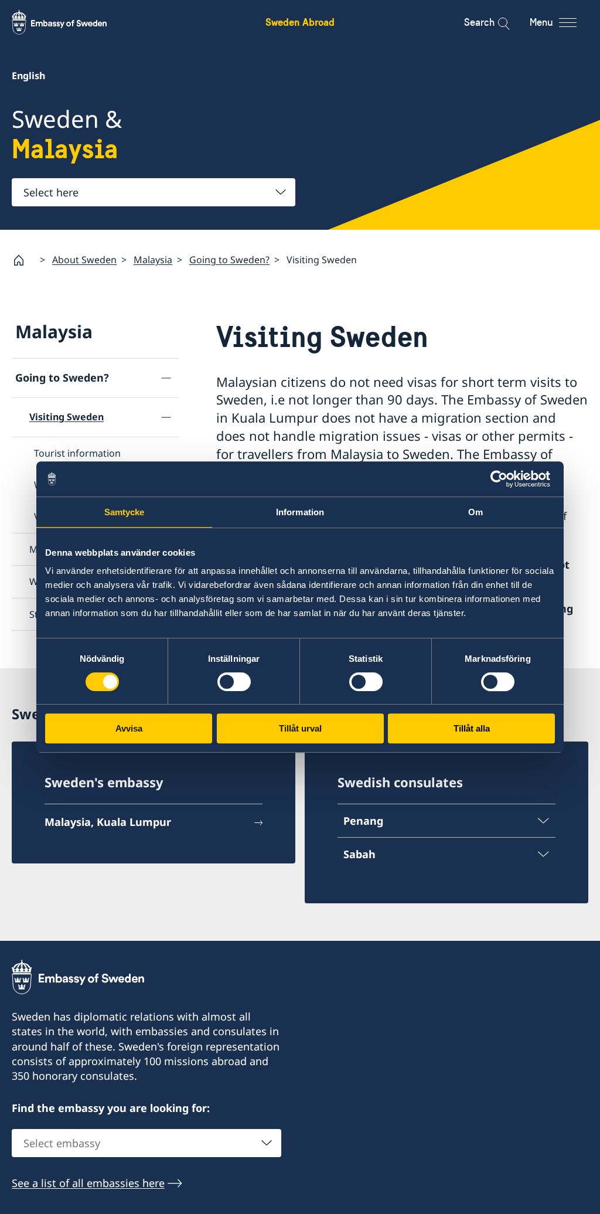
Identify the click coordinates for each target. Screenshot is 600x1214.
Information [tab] (300, 512)
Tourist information (77, 453)
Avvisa (128, 728)
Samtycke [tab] (124, 512)
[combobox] (153, 192)
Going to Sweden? (229, 259)
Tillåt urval (300, 728)
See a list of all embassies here (88, 1183)
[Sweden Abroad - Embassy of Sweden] (70, 22)
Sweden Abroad (300, 22)
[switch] (234, 681)
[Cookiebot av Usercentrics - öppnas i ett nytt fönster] (503, 479)
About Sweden (84, 259)
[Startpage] (23, 260)
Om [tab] (475, 512)
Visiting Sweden (66, 416)
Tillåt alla (472, 728)
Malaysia (153, 259)
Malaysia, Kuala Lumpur (108, 822)
